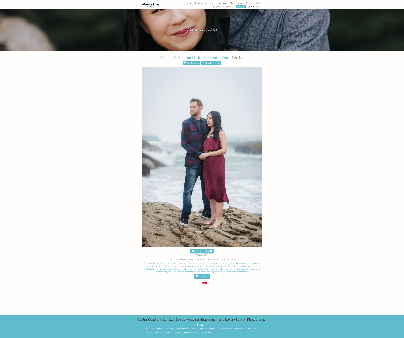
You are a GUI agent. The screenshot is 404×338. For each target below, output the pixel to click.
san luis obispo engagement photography (198, 263)
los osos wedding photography (182, 272)
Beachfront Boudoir (223, 6)
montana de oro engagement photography (176, 269)
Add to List (203, 276)
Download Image (212, 63)
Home (188, 3)
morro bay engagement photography (231, 272)
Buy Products (192, 63)
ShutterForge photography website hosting (228, 332)
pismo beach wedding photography (184, 266)
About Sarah (236, 3)
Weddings (200, 3)
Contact (241, 6)
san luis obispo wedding (167, 263)
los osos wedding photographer (233, 263)
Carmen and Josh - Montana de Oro (201, 57)
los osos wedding (205, 272)
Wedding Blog (253, 3)
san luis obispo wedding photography (219, 266)
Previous (198, 251)
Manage (401, 1)
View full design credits (254, 332)
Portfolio (222, 3)
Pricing (211, 3)
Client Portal (254, 6)
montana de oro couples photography (214, 269)
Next (207, 251)
